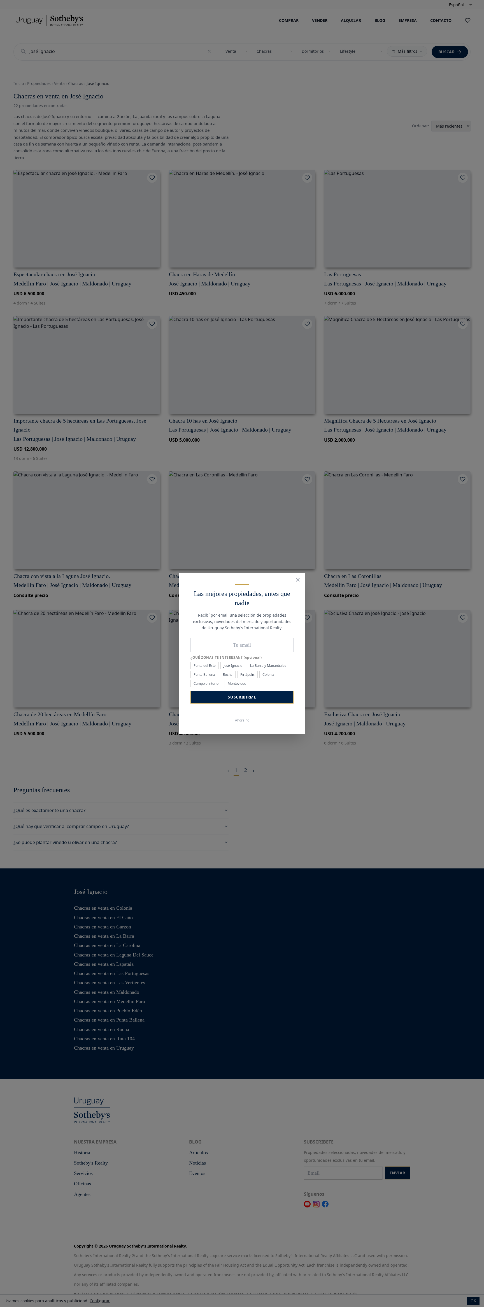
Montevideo (237, 683)
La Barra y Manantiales (268, 665)
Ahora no (242, 720)
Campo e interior (207, 683)
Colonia (268, 674)
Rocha (227, 674)
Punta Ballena (204, 674)
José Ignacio (233, 665)
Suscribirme (242, 697)
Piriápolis (247, 674)
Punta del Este (205, 665)
